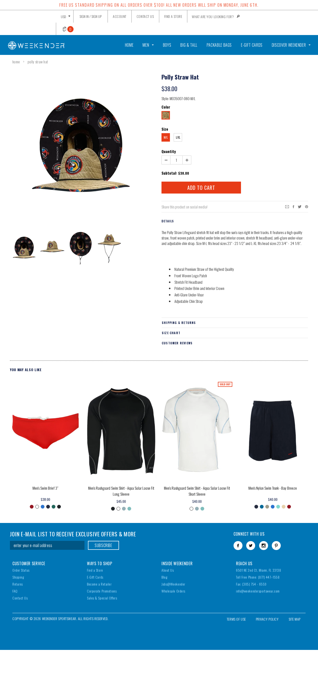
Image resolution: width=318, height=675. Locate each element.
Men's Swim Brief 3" (45, 488)
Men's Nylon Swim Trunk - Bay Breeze (272, 488)
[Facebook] (238, 545)
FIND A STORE (173, 16)
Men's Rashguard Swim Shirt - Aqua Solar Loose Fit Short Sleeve (197, 491)
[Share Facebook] (293, 206)
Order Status (21, 570)
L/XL (178, 137)
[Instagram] (263, 545)
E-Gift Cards (95, 577)
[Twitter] (299, 206)
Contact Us (20, 597)
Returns (17, 584)
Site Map (295, 619)
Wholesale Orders (173, 591)
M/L (166, 137)
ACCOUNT (119, 16)
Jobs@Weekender (173, 584)
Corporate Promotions (102, 591)
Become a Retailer (99, 584)
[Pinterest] (306, 206)
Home (16, 61)
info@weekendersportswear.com (258, 591)
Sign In (84, 16)
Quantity (168, 151)
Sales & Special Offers (102, 597)
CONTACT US (145, 16)
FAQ (15, 591)
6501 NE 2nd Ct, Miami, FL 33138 (258, 570)
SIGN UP (96, 16)
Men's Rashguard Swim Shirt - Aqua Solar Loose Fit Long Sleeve (121, 491)
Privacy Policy (267, 619)
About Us (167, 570)
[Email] (287, 206)
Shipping (18, 577)
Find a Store (95, 570)
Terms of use (236, 619)
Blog (164, 577)
